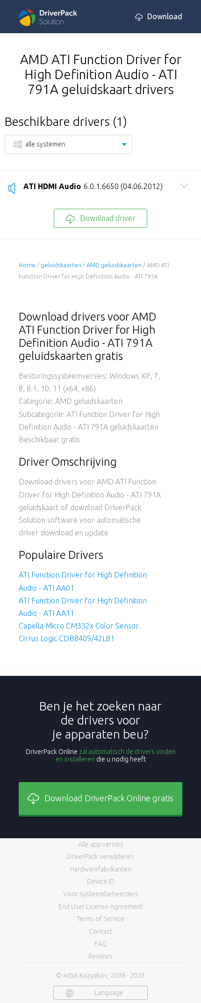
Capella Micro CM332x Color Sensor (79, 626)
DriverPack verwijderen (100, 856)
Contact (100, 931)
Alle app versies (100, 844)
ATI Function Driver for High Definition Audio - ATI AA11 (83, 606)
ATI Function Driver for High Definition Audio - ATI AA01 (83, 581)
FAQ (100, 943)
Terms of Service (100, 918)
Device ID (101, 881)
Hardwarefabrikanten (100, 869)
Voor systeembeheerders (100, 894)
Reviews (100, 956)
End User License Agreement (100, 906)
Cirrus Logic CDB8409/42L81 (67, 638)
